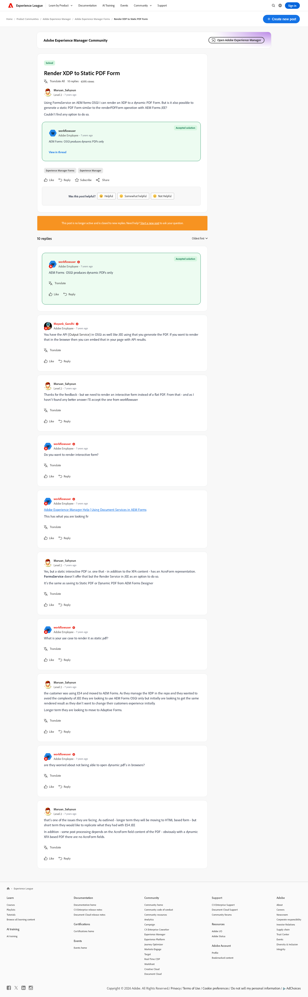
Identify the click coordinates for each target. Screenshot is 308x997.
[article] (121, 278)
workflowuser (67, 130)
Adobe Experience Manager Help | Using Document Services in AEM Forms (95, 509)
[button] (281, 19)
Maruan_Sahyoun (65, 90)
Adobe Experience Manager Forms (92, 19)
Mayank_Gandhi (64, 323)
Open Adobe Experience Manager (239, 40)
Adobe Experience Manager (57, 19)
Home (9, 19)
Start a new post (149, 223)
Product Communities (28, 19)
